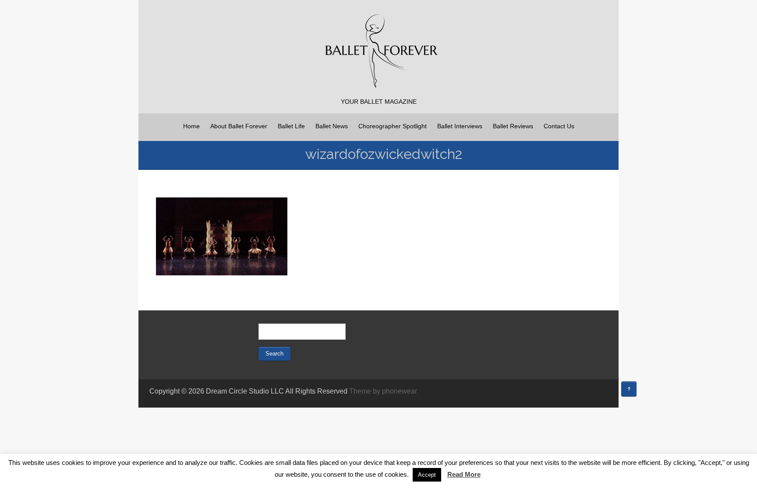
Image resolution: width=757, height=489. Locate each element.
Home (191, 126)
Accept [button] (427, 474)
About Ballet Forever (238, 126)
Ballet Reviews (513, 126)
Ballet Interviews (459, 126)
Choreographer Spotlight (392, 126)
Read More (464, 474)
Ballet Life (291, 126)
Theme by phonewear (383, 391)
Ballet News (331, 126)
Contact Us (559, 126)
